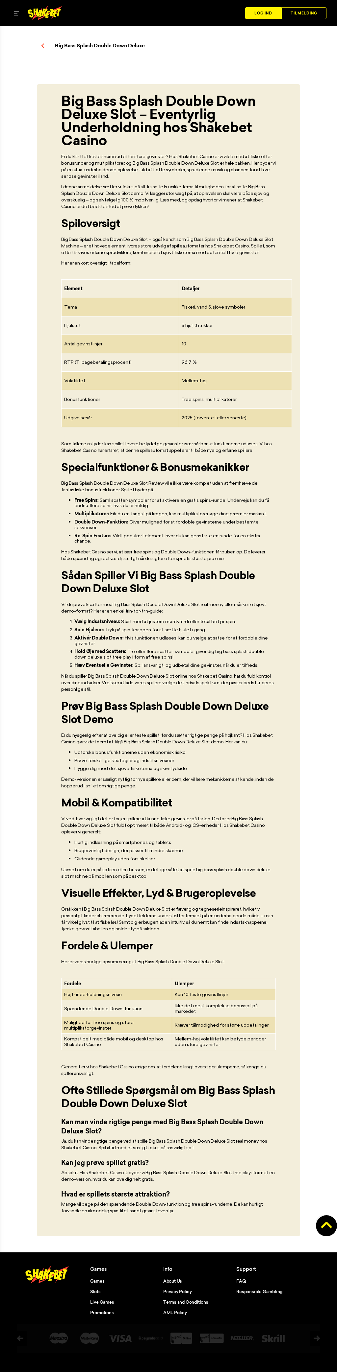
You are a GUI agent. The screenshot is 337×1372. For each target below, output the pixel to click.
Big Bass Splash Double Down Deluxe (100, 45)
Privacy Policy (177, 1291)
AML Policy (175, 1312)
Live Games (102, 1302)
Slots (95, 1291)
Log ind (263, 13)
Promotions (102, 1312)
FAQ (241, 1281)
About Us (172, 1281)
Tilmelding (304, 13)
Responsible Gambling (259, 1291)
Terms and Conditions (185, 1302)
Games (97, 1281)
